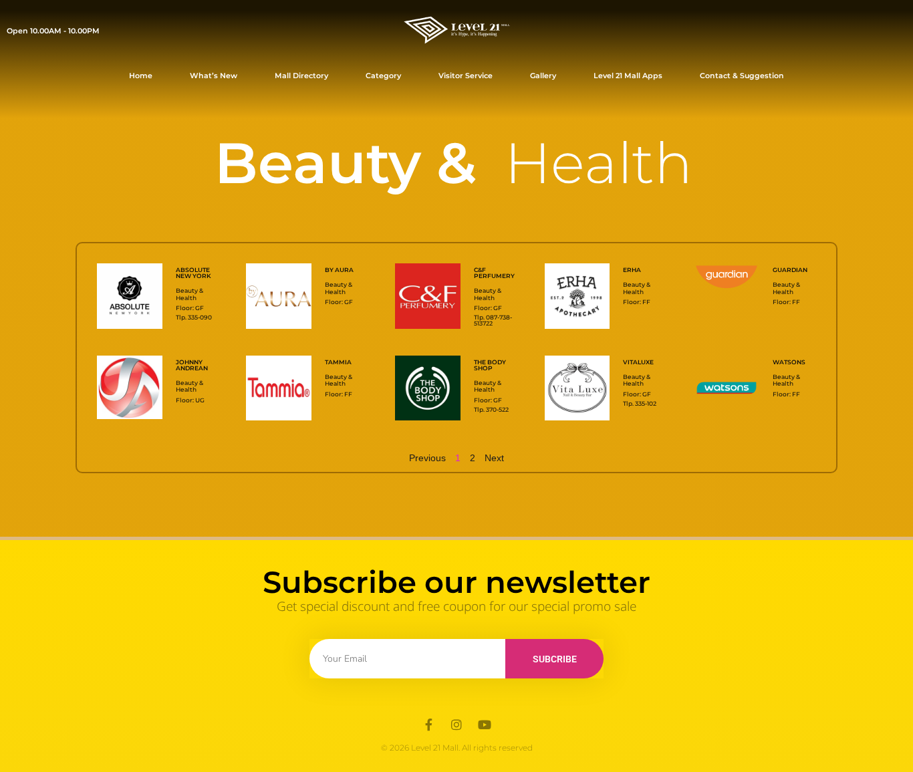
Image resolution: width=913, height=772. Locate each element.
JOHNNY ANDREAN (192, 365)
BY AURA (339, 269)
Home (140, 75)
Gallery (543, 75)
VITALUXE (638, 362)
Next (494, 458)
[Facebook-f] (428, 725)
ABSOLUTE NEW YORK (193, 272)
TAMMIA (338, 362)
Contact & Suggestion (742, 75)
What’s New (213, 75)
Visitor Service (465, 75)
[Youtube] (485, 725)
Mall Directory (301, 75)
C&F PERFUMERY (494, 272)
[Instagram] (456, 725)
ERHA (632, 269)
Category (383, 75)
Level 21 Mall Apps (628, 75)
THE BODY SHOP (490, 365)
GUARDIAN (790, 269)
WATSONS (789, 362)
